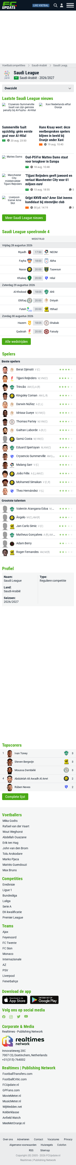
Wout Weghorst (13, 831)
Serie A (7, 906)
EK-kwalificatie (12, 912)
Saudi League (60, 65)
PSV (5, 970)
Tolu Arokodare (12, 853)
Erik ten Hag (10, 842)
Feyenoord (9, 937)
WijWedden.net (12, 1106)
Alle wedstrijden (16, 341)
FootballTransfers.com (17, 1073)
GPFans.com (11, 1090)
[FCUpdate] (9, 5)
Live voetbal (40, 5)
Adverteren (23, 1139)
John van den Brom (15, 848)
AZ (4, 964)
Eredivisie (9, 884)
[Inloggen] (60, 5)
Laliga (7, 901)
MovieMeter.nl (12, 1095)
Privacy (68, 1139)
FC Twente (9, 943)
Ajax (5, 932)
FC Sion (7, 948)
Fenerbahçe (10, 981)
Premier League (13, 917)
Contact (38, 1139)
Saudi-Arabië (39, 65)
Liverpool (9, 975)
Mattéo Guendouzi (15, 864)
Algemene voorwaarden (23, 1144)
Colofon (61, 1144)
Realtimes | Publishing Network (38, 1160)
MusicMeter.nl (12, 1101)
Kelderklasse (11, 1112)
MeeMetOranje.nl (14, 1123)
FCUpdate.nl (11, 1084)
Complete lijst (15, 797)
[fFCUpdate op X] (18, 1016)
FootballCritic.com (15, 1079)
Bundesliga (10, 895)
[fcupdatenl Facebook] (3, 1016)
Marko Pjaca (11, 859)
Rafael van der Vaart (16, 826)
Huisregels (47, 1144)
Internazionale (12, 959)
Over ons (8, 1139)
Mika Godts (10, 820)
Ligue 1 (7, 890)
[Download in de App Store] (14, 1000)
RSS (31, 1150)
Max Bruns (10, 870)
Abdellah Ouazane (14, 837)
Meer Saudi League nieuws (24, 218)
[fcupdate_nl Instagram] (11, 1017)
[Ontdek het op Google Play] (44, 1000)
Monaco (8, 953)
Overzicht (11, 88)
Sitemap (45, 1150)
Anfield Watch (12, 1117)
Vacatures (53, 1139)
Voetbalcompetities (13, 65)
